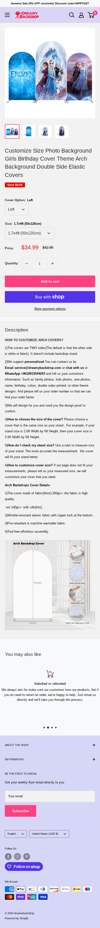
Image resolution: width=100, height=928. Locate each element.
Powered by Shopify (16, 918)
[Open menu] (7, 15)
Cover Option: (19, 200)
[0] (91, 15)
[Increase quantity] (52, 263)
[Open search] (72, 15)
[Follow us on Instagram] (17, 856)
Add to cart (50, 281)
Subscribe (20, 811)
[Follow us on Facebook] (8, 856)
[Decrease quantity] (27, 263)
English (12, 833)
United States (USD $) (45, 833)
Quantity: (11, 263)
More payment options (50, 309)
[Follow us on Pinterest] (26, 856)
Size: (23, 223)
